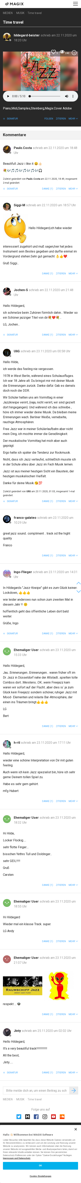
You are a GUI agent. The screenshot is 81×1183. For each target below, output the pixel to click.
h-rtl (17, 743)
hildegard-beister (27, 35)
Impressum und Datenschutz (16, 1158)
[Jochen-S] (7, 291)
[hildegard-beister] (7, 37)
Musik (20, 13)
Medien (8, 13)
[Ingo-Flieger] (7, 573)
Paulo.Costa (23, 148)
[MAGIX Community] (14, 3)
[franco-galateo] (7, 519)
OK (40, 1165)
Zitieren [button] (61, 118)
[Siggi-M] (7, 207)
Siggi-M (20, 205)
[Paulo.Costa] (7, 149)
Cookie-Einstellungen (40, 1176)
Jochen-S (21, 290)
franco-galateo (25, 518)
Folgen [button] (48, 118)
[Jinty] (7, 1032)
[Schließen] (75, 1129)
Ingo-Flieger (23, 572)
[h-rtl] (7, 744)
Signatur (12, 118)
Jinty (18, 1031)
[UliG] (7, 353)
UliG (17, 351)
